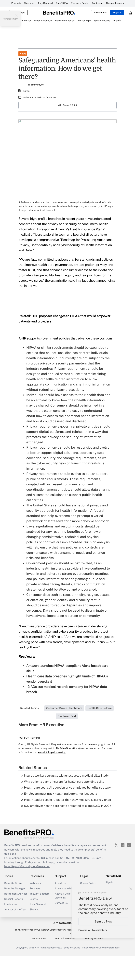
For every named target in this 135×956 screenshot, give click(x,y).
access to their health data (83, 395)
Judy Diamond (45, 3)
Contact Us (61, 902)
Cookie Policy (88, 883)
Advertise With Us (65, 888)
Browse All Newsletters (92, 930)
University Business (93, 938)
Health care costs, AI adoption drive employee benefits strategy (67, 787)
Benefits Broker (13, 883)
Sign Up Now (103, 921)
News (23, 53)
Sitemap (34, 909)
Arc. (37, 947)
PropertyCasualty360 (39, 929)
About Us (60, 883)
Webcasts (29, 3)
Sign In (109, 882)
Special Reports (13, 899)
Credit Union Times (71, 931)
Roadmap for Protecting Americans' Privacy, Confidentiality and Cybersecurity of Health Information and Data (65, 245)
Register (117, 12)
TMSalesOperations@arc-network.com (78, 748)
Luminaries (10, 904)
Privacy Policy (89, 947)
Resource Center (80, 3)
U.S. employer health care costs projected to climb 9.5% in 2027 (67, 805)
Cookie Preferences (109, 947)
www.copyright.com (99, 744)
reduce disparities (68, 605)
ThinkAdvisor (21, 929)
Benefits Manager (14, 888)
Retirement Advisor (15, 893)
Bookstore (97, 3)
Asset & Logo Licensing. (52, 752)
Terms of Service (71, 947)
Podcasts (16, 3)
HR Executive (39, 938)
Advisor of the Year (15, 909)
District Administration (64, 938)
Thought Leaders (115, 3)
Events (34, 899)
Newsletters (100, 12)
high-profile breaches (46, 219)
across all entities (73, 374)
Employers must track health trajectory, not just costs (60, 793)
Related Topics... (30, 708)
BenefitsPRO (58, 929)
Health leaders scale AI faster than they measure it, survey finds (67, 799)
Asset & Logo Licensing (62, 895)
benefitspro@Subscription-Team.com (27, 866)
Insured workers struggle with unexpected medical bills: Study (66, 775)
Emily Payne (37, 84)
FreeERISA (62, 3)
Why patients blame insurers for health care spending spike (64, 781)
